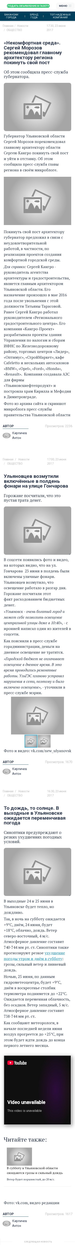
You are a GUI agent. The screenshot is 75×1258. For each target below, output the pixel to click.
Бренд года (34, 16)
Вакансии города (11, 16)
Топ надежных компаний (60, 16)
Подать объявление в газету (28, 5)
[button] (67, 715)
